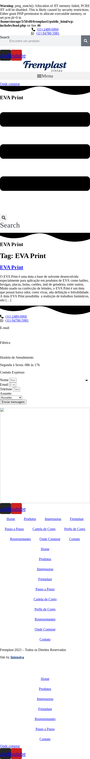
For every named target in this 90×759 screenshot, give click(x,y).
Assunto (5, 393)
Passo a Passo (14, 529)
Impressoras (53, 519)
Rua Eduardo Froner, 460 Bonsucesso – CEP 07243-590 (39, 350)
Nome (4, 380)
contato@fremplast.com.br (18, 335)
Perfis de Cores (74, 529)
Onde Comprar (50, 539)
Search (4, 37)
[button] (45, 76)
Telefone (6, 389)
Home (11, 519)
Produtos (30, 519)
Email (4, 384)
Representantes (20, 539)
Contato (74, 539)
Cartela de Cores (44, 529)
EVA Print (11, 267)
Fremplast (76, 519)
